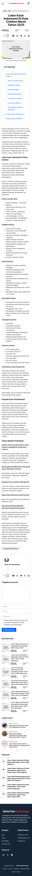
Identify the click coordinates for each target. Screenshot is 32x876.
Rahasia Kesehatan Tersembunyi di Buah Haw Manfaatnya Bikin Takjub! (17, 735)
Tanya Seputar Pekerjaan (14, 118)
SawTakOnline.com (24, 838)
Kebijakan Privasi (25, 868)
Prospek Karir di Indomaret (15, 114)
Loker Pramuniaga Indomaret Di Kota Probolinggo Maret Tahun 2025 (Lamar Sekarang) (19, 670)
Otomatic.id (21, 841)
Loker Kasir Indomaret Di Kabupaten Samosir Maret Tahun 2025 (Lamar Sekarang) (20, 658)
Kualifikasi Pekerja (14, 85)
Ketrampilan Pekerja (14, 94)
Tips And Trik (6, 844)
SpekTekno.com (23, 835)
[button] (3, 3)
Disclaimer (16, 868)
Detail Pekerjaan (13, 89)
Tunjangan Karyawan (15, 98)
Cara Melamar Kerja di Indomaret (15, 108)
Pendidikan (5, 841)
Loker (9, 11)
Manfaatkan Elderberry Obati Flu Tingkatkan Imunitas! (18, 726)
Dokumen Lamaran (14, 103)
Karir (3, 835)
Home (4, 11)
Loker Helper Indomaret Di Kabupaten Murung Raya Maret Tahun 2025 (20, 646)
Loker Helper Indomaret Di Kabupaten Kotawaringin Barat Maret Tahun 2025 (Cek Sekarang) (20, 705)
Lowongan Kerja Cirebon (10, 548)
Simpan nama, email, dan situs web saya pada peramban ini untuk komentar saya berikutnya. (16, 622)
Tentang (5, 868)
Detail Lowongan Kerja (15, 81)
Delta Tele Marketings (6, 30)
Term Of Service (16, 871)
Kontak (10, 868)
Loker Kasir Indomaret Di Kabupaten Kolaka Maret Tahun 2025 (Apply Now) (19, 682)
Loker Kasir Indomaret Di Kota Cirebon (16, 75)
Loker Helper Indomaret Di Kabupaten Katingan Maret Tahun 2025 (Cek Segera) (20, 693)
